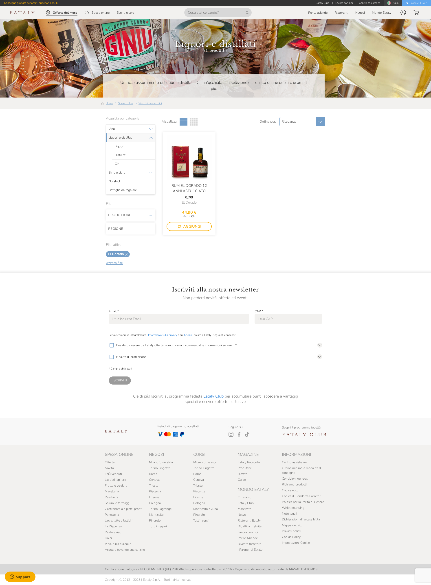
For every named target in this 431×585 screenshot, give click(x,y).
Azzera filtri (114, 263)
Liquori (119, 146)
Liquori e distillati (120, 137)
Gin (117, 163)
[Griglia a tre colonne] (183, 122)
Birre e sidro (117, 172)
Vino (112, 128)
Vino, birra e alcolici (150, 103)
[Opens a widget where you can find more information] (19, 577)
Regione (115, 228)
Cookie (188, 335)
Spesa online (125, 103)
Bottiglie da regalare (123, 190)
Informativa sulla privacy (162, 335)
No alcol (114, 181)
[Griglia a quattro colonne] (194, 122)
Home (109, 103)
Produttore (119, 215)
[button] (403, 12)
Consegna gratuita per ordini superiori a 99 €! (31, 3)
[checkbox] (111, 345)
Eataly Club (213, 396)
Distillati (120, 155)
